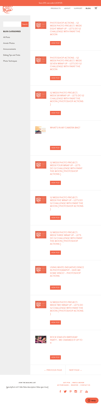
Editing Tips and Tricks (11, 55)
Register (74, 385)
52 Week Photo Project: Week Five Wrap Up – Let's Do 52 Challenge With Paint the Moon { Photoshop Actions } (66, 203)
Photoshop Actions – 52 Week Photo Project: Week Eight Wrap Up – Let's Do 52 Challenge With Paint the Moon (66, 28)
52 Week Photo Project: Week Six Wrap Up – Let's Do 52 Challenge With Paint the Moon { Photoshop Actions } (67, 98)
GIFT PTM (66, 383)
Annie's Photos (9, 43)
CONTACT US (85, 385)
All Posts (6, 37)
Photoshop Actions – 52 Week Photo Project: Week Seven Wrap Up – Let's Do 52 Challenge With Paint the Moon (66, 63)
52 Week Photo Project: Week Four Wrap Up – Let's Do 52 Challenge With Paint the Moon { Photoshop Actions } (66, 168)
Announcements (9, 49)
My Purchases (63, 385)
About (67, 8)
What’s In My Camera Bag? (65, 127)
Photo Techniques (10, 61)
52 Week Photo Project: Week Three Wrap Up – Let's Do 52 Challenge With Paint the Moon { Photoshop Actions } (66, 238)
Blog (88, 8)
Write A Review (78, 383)
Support (78, 8)
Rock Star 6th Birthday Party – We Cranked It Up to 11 (66, 340)
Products (56, 8)
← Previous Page (53, 370)
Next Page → (75, 370)
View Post (55, 43)
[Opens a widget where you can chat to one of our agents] (92, 401)
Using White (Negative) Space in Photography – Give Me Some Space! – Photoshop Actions (67, 272)
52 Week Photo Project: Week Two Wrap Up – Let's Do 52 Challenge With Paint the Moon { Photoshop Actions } (66, 308)
